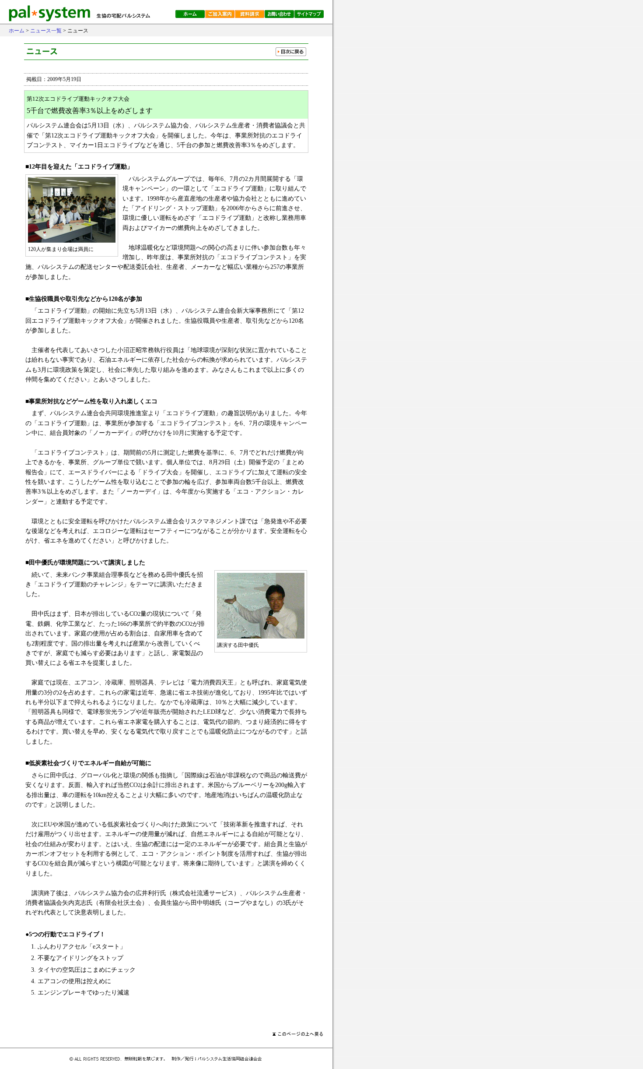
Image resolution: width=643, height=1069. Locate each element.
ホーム (16, 31)
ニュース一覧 (46, 31)
